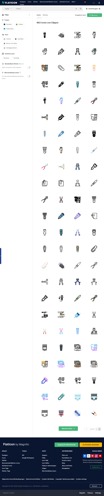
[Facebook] (85, 456)
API (23, 455)
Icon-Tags (5, 468)
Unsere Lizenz (66, 460)
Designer (23, 2)
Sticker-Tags (6, 471)
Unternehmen (67, 451)
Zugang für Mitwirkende (66, 445)
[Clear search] (76, 8)
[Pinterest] (92, 456)
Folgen (44, 468)
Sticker (35, 2)
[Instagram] (96, 456)
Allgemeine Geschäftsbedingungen (13, 479)
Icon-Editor (45, 463)
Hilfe (44, 451)
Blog (63, 463)
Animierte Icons (65, 2)
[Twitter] (88, 456)
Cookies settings (81, 479)
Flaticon (90, 493)
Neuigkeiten (66, 468)
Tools (24, 451)
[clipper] (45, 35)
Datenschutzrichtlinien (33, 479)
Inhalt (4, 451)
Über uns (65, 455)
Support (44, 455)
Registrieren (96, 467)
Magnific (82, 493)
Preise (22, 4)
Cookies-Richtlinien (48, 479)
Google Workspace (28, 458)
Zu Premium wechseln (91, 445)
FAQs (43, 458)
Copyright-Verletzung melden (65, 479)
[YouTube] (100, 456)
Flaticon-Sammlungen (49, 465)
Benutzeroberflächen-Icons (49, 2)
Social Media (97, 451)
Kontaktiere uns (67, 458)
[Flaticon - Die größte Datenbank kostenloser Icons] (9, 3)
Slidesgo (98, 493)
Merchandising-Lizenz (49, 471)
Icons (29, 2)
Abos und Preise (67, 465)
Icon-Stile (45, 460)
